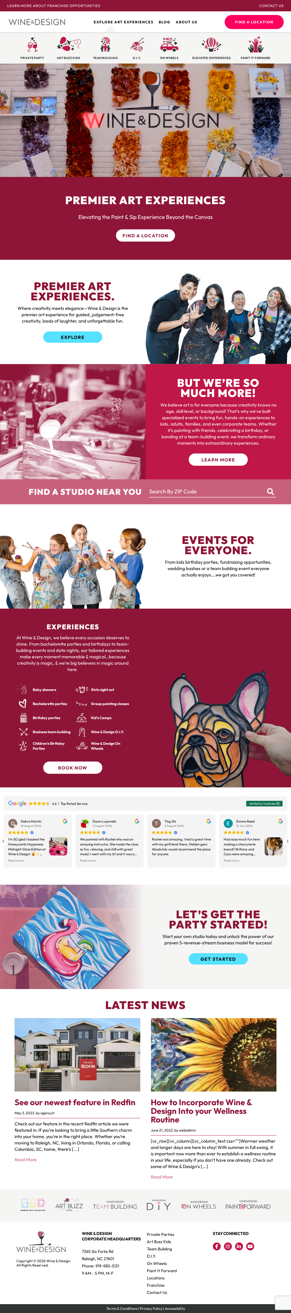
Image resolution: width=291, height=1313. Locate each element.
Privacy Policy (151, 1308)
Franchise (156, 1285)
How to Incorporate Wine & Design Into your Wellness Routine (201, 1110)
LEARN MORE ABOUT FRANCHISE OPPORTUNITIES (53, 5)
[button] (287, 841)
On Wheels (157, 1263)
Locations (156, 1278)
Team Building (159, 1249)
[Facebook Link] (217, 1246)
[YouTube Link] (250, 1246)
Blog (165, 22)
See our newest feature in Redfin (75, 1102)
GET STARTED (218, 959)
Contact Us (271, 5)
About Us (186, 22)
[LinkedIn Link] (239, 1246)
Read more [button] (16, 860)
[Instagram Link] (228, 1246)
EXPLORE (73, 337)
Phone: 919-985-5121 (100, 1266)
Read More (26, 1159)
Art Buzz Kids (159, 1241)
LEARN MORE (218, 460)
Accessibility (175, 1308)
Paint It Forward (162, 1270)
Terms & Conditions (122, 1308)
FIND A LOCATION (254, 22)
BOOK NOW (72, 768)
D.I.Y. (151, 1256)
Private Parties (160, 1234)
